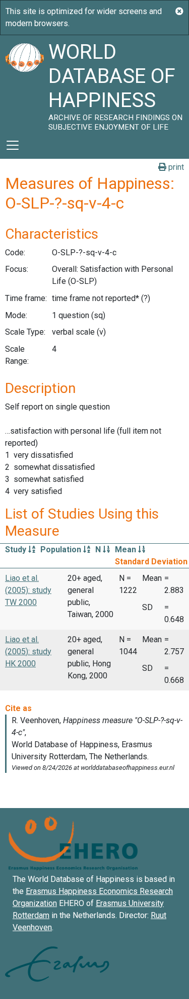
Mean (126, 549)
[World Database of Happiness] (24, 83)
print (175, 167)
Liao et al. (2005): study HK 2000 (28, 651)
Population (61, 549)
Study (16, 549)
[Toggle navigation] (12, 145)
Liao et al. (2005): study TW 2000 (28, 590)
